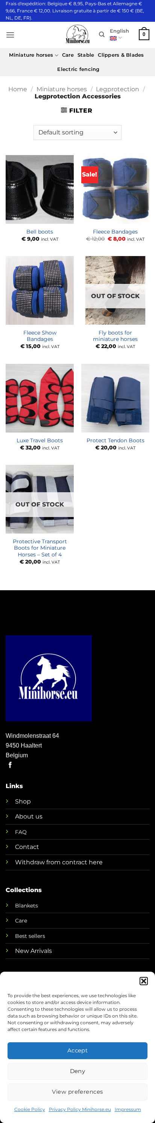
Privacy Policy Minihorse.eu (80, 1109)
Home (17, 89)
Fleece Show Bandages (39, 336)
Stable (86, 55)
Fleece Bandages (115, 232)
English (119, 31)
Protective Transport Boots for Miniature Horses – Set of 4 (40, 548)
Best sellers (30, 936)
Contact (27, 846)
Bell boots (39, 232)
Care (68, 55)
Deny (77, 1071)
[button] (143, 981)
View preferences (77, 1091)
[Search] (102, 34)
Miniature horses (31, 55)
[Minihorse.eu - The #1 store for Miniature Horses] (77, 35)
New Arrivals (33, 950)
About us (29, 816)
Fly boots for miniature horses (115, 336)
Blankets (26, 905)
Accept (77, 1050)
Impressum (128, 1109)
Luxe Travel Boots (40, 440)
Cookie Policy (29, 1109)
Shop (23, 801)
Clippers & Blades (121, 55)
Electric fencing (78, 69)
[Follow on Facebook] (10, 765)
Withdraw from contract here (59, 862)
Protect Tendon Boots (115, 440)
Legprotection (117, 89)
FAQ (21, 832)
